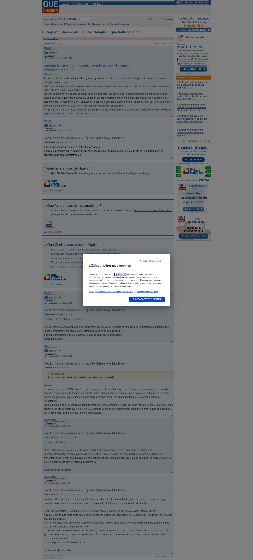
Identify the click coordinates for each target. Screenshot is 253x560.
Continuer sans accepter (150, 261)
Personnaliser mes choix (147, 292)
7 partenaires (120, 274)
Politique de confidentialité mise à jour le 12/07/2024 (111, 292)
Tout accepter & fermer (147, 299)
